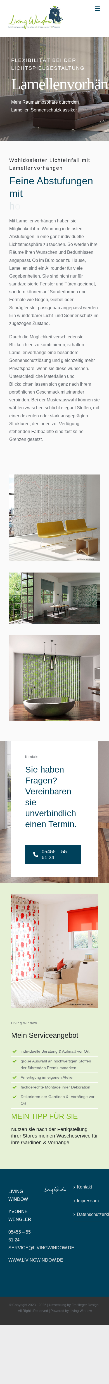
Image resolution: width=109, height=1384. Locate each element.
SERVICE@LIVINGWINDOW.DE (41, 1247)
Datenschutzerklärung (87, 1214)
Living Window (81, 1311)
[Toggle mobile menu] (98, 8)
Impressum (87, 1200)
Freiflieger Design (85, 1305)
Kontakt (84, 1187)
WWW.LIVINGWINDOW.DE (35, 1260)
